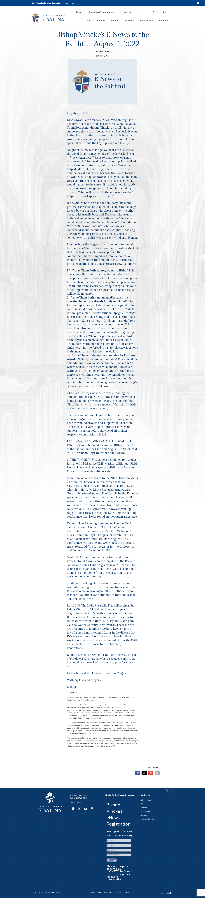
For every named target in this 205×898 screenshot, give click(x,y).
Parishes (129, 20)
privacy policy (121, 874)
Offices (101, 20)
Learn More (70, 3)
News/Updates (126, 12)
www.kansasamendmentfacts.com (106, 363)
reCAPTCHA (115, 871)
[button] (137, 773)
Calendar (164, 20)
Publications (146, 20)
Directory (79, 12)
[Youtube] (86, 809)
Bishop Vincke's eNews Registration (118, 814)
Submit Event (145, 800)
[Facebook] (73, 809)
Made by (162, 893)
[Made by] (169, 893)
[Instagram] (92, 809)
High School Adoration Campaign (46, 2)
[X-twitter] (79, 809)
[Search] (153, 12)
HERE (121, 453)
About (88, 20)
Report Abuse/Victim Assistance (101, 12)
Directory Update (147, 819)
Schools (115, 20)
